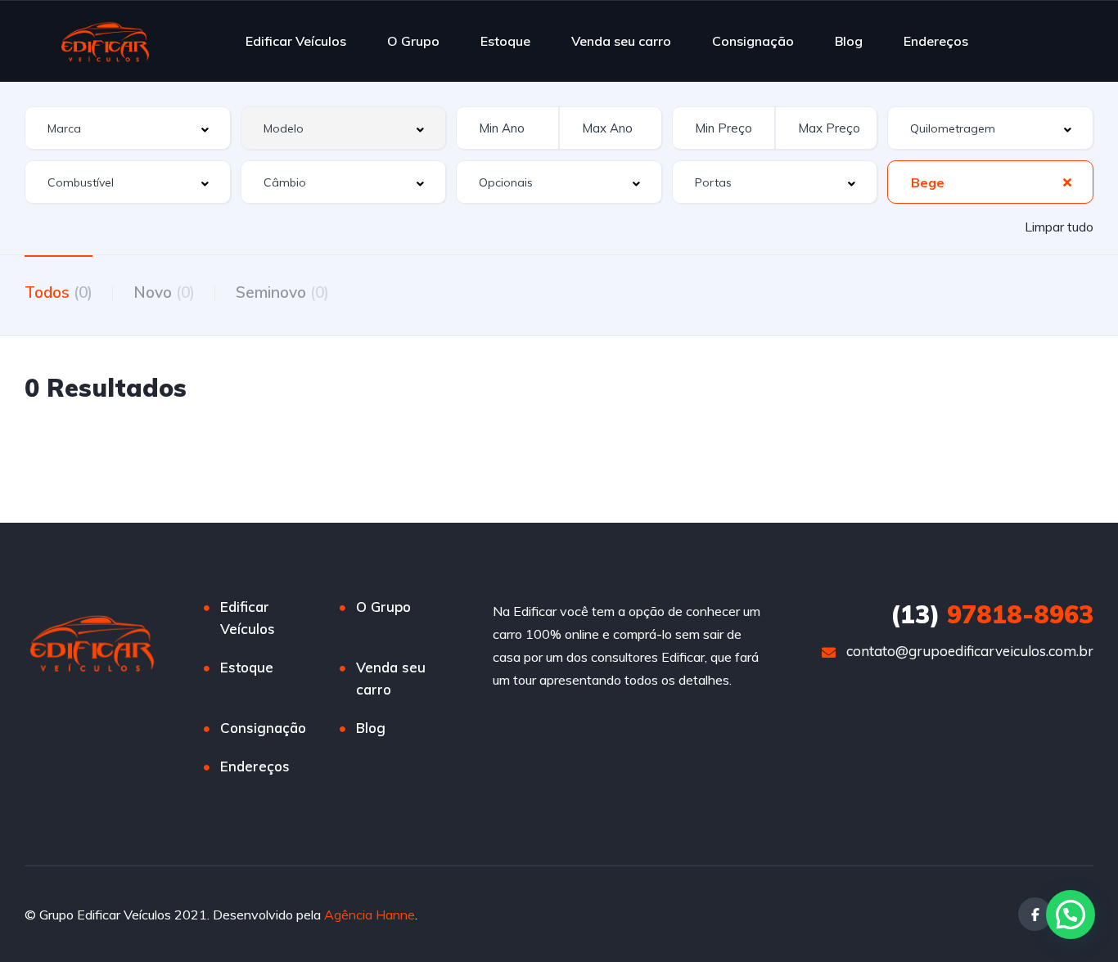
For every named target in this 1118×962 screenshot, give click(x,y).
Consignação (753, 41)
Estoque (505, 41)
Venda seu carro (621, 41)
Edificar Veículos (296, 41)
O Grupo (413, 41)
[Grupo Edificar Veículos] (105, 41)
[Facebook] (1035, 914)
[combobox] (128, 128)
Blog (849, 41)
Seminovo (282, 292)
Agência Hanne (369, 914)
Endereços (936, 41)
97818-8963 (991, 614)
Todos (58, 292)
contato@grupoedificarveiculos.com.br (969, 650)
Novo (164, 292)
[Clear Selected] (1067, 182)
